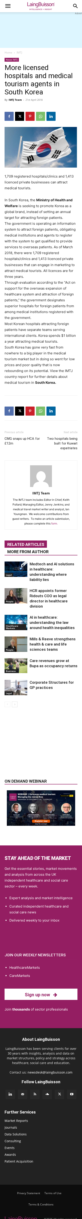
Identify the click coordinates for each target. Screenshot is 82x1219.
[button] (7, 6)
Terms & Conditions (41, 1204)
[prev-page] (7, 704)
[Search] (75, 6)
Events (10, 1148)
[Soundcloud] (47, 1094)
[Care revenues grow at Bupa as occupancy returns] (16, 665)
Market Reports (16, 1120)
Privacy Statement (28, 1193)
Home (8, 52)
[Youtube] (71, 1094)
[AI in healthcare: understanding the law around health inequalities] (16, 622)
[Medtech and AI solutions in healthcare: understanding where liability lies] (16, 569)
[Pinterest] (30, 116)
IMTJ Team (15, 99)
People (9, 601)
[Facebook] (9, 116)
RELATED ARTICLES (25, 544)
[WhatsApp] (40, 116)
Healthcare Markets (12, 627)
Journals (11, 1127)
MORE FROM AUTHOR (28, 551)
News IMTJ (12, 59)
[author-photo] (41, 487)
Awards (10, 1154)
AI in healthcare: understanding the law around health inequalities (52, 622)
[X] (19, 116)
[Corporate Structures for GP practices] (16, 687)
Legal (9, 574)
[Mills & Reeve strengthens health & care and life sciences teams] (16, 644)
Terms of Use (53, 1193)
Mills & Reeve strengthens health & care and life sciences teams (53, 644)
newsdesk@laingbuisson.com (50, 1072)
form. (54, 523)
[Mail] (22, 1094)
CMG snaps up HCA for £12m (22, 441)
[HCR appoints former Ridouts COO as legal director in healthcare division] (16, 596)
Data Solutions (16, 1134)
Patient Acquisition (19, 1161)
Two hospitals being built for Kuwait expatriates (62, 443)
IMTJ (19, 52)
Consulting (13, 1141)
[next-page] (15, 704)
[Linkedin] (51, 116)
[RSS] (34, 1094)
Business (11, 671)
